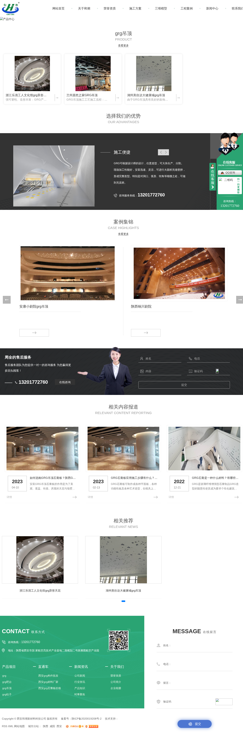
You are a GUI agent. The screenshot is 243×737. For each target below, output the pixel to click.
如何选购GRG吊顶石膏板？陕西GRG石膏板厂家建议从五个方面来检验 (53, 477)
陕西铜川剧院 (141, 306)
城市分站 (33, 726)
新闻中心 (212, 8)
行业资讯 (79, 681)
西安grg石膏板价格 (49, 688)
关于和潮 (84, 8)
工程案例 (187, 8)
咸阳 (52, 726)
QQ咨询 (230, 172)
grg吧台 (7, 681)
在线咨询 (65, 382)
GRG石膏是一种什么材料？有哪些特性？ (215, 477)
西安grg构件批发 (48, 675)
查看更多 (123, 45)
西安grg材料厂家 (48, 681)
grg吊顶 (7, 688)
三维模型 (161, 8)
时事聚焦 (79, 694)
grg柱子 (7, 694)
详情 (9, 497)
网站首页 (58, 8)
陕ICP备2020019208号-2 (87, 718)
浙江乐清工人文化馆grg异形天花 (27, 95)
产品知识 (79, 688)
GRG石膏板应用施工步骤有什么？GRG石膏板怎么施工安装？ (134, 477)
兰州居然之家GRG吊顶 (82, 95)
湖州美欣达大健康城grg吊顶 (146, 95)
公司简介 (115, 681)
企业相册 (115, 688)
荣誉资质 (110, 8)
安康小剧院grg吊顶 (33, 306)
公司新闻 (79, 675)
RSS (4, 726)
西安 (59, 726)
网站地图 (19, 726)
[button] (7, 300)
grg (4, 675)
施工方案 (135, 8)
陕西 (45, 726)
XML (10, 726)
